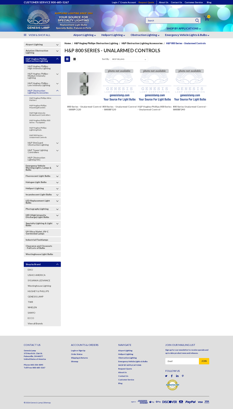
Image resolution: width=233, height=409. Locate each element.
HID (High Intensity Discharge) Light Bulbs (37, 216)
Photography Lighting (37, 209)
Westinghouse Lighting (39, 285)
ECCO (31, 318)
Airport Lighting (83, 35)
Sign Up (82, 350)
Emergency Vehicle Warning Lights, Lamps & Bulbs (38, 167)
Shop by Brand (33, 264)
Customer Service (194, 2)
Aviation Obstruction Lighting (37, 51)
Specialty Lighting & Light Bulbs (39, 224)
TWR (30, 302)
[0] (204, 18)
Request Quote (146, 2)
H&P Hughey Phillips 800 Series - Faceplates (39, 121)
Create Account (128, 2)
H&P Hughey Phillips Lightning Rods (38, 129)
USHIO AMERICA (36, 275)
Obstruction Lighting (144, 35)
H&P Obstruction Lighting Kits (36, 158)
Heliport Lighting (112, 35)
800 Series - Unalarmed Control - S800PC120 (84, 108)
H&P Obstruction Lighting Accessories (38, 91)
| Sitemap (47, 402)
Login (114, 2)
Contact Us (176, 2)
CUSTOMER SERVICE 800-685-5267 (46, 2)
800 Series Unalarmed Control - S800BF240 (190, 108)
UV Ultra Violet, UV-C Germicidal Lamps (37, 232)
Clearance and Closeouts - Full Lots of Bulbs (39, 247)
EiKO (30, 269)
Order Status (76, 354)
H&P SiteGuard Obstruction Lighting (38, 143)
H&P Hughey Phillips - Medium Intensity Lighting (38, 75)
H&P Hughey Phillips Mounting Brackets (38, 106)
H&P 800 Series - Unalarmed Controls (38, 136)
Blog (209, 2)
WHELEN (32, 307)
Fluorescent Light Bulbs (38, 176)
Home (68, 43)
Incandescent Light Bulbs (39, 194)
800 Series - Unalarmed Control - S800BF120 (119, 108)
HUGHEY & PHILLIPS (38, 291)
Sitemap (74, 361)
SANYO (31, 312)
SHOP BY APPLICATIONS (183, 28)
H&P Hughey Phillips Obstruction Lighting (37, 59)
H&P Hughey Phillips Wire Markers (40, 99)
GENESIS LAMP (35, 296)
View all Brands (35, 323)
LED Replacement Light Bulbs (38, 201)
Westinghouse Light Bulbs (39, 254)
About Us (163, 2)
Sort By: (105, 59)
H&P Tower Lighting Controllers (38, 151)
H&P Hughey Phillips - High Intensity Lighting (39, 67)
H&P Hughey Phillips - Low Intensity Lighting (39, 84)
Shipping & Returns (79, 358)
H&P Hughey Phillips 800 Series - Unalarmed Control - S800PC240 (155, 108)
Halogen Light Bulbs (36, 182)
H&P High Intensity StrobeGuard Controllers (39, 114)
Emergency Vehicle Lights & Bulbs (186, 35)
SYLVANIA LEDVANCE (39, 280)
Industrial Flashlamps (37, 239)
